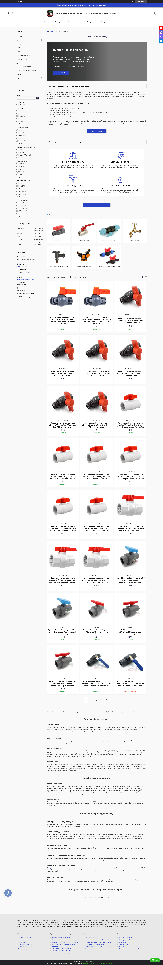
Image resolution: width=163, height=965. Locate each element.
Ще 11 (20, 216)
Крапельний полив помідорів (61, 950)
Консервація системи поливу (95, 944)
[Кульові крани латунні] (84, 231)
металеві (104, 743)
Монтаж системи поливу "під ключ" (97, 940)
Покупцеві (91, 22)
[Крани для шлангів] (84, 257)
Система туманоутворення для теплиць (65, 942)
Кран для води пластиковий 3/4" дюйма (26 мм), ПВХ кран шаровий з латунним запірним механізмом (130, 684)
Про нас (19, 51)
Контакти (115, 22)
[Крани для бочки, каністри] (58, 257)
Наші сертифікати (23, 55)
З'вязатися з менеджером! (96, 205)
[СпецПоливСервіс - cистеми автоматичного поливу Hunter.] (50, 13)
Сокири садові (123, 944)
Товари (70, 22)
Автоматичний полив (25, 937)
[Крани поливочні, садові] (135, 231)
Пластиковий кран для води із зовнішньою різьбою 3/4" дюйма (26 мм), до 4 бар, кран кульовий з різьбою (96, 321)
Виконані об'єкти (22, 59)
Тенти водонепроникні (126, 937)
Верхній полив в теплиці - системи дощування (63, 945)
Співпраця (20, 82)
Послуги (58, 22)
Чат (156, 960)
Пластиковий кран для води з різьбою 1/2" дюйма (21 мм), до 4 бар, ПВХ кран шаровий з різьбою (130, 425)
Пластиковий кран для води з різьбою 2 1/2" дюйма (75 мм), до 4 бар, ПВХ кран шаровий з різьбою (63, 580)
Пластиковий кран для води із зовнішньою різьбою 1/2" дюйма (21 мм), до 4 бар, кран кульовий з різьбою (63, 321)
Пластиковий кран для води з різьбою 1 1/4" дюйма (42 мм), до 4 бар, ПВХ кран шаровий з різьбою (130, 477)
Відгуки (104, 22)
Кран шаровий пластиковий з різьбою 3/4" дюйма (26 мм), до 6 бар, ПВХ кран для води (63, 373)
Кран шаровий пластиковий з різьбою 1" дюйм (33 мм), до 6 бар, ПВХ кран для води (96, 373)
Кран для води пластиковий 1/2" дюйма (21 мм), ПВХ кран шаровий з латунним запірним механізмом (96, 684)
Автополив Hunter (91, 937)
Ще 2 (20, 143)
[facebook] (47, 215)
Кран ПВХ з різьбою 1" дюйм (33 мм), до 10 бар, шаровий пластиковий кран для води (62, 632)
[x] (49, 215)
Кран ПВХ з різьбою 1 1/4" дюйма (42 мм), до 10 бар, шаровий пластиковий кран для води (96, 632)
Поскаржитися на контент (91, 963)
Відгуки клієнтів (96, 131)
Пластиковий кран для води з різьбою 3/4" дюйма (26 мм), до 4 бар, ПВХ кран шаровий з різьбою (63, 477)
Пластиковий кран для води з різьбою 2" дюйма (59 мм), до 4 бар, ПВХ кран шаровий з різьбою (96, 528)
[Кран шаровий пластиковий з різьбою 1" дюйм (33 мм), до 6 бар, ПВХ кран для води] (96, 351)
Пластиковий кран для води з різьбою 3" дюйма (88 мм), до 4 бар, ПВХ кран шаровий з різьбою (96, 580)
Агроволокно (123, 942)
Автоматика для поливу (26, 949)
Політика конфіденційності (108, 963)
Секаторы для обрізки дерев (128, 940)
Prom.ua (91, 961)
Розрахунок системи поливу (61, 937)
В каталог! (61, 72)
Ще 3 (20, 196)
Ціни (80, 22)
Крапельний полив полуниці (61, 948)
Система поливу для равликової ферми (65, 940)
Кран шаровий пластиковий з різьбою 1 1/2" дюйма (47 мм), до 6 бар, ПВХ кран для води (62, 425)
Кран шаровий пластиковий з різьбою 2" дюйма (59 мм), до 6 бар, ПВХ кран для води (96, 425)
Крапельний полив (24, 940)
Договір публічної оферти (26, 70)
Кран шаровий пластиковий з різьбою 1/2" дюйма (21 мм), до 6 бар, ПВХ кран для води (130, 320)
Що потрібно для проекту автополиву (64, 953)
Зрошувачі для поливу (25, 944)
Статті (18, 78)
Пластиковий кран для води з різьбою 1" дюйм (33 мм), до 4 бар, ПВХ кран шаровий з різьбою (96, 477)
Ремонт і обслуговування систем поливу (99, 942)
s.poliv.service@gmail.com (25, 279)
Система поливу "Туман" (26, 947)
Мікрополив (22, 942)
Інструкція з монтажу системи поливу (98, 947)
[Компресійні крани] (109, 231)
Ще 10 (20, 124)
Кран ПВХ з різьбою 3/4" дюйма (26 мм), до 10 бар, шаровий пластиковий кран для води (130, 580)
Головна (47, 22)
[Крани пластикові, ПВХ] (58, 231)
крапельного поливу (56, 868)
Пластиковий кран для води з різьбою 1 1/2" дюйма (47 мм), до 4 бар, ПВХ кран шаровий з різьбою (63, 528)
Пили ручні (122, 947)
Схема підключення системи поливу (97, 949)
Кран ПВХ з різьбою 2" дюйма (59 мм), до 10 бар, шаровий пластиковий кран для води (62, 684)
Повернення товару (24, 67)
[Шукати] (8, 13)
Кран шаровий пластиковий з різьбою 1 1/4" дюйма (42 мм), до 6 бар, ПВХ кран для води (130, 373)
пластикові (114, 743)
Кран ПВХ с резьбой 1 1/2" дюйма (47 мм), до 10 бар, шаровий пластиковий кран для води (130, 632)
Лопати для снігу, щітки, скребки (130, 949)
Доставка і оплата (23, 63)
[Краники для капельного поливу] (109, 257)
